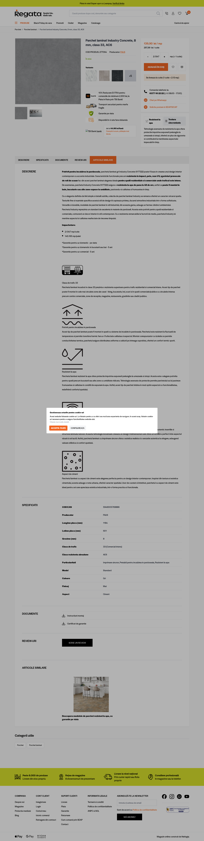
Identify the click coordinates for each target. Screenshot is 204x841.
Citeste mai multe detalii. (59, 422)
